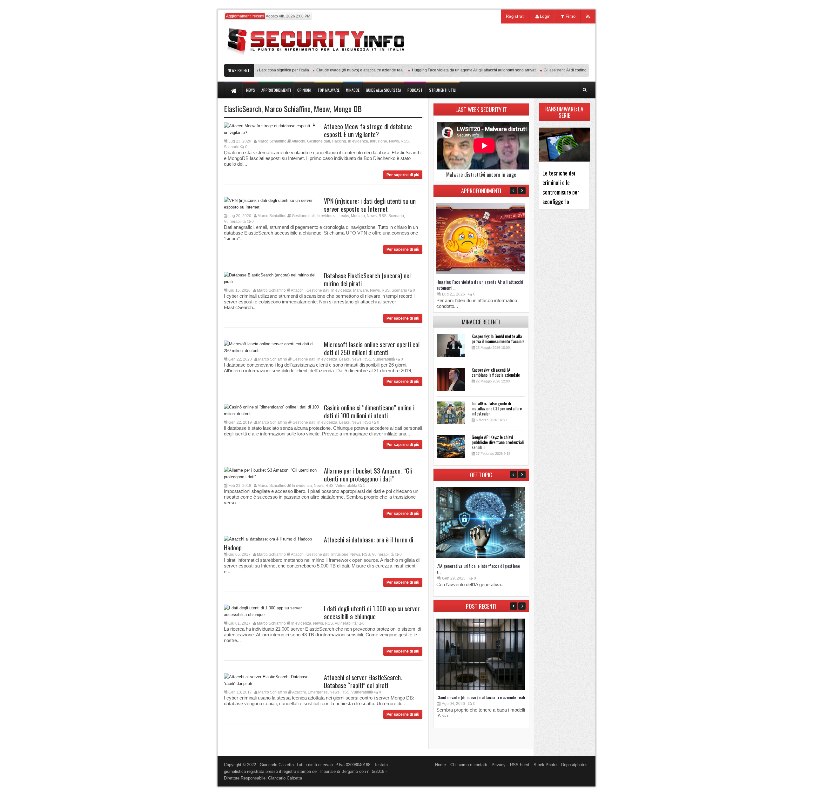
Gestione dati (318, 141)
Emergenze (318, 692)
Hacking (339, 141)
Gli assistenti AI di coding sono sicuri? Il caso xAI (572, 70)
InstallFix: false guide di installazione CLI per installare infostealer (497, 408)
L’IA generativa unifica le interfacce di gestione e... (478, 568)
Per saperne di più (402, 175)
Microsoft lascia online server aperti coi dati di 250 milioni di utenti (372, 348)
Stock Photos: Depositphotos (561, 764)
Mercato (358, 216)
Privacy (499, 764)
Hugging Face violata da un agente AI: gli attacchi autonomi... (479, 284)
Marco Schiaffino (288, 108)
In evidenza (358, 141)
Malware (360, 290)
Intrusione (378, 141)
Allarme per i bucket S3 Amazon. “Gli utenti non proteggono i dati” (368, 474)
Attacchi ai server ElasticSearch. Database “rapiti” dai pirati (363, 681)
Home (440, 764)
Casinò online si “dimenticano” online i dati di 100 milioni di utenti (369, 411)
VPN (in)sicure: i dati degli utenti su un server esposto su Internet (370, 205)
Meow (322, 108)
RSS (405, 141)
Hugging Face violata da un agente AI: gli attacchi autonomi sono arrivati (461, 70)
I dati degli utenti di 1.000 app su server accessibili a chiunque (372, 612)
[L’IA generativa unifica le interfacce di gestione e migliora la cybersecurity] (480, 556)
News (394, 141)
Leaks (344, 216)
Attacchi (298, 141)
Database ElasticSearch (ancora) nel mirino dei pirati (367, 279)
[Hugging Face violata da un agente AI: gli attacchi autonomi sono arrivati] (480, 272)
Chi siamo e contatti (468, 764)
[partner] (547, 60)
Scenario (231, 147)
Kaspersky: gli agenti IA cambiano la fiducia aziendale (496, 372)
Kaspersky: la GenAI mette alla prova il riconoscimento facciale (498, 338)
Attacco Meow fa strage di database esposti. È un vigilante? (368, 130)
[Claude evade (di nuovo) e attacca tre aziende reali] (480, 688)
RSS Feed (519, 764)
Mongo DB (347, 108)
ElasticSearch (242, 108)
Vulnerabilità (235, 221)
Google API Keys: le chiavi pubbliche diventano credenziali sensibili (498, 442)
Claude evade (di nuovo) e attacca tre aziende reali (348, 70)
